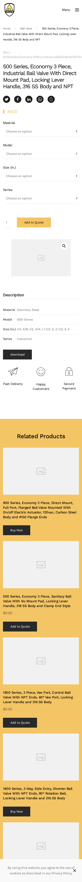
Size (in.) (9, 167)
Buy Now (16, 530)
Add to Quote (34, 222)
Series (7, 190)
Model (7, 145)
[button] (70, 10)
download (17, 354)
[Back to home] (9, 10)
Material (9, 123)
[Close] (74, 870)
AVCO (12, 111)
